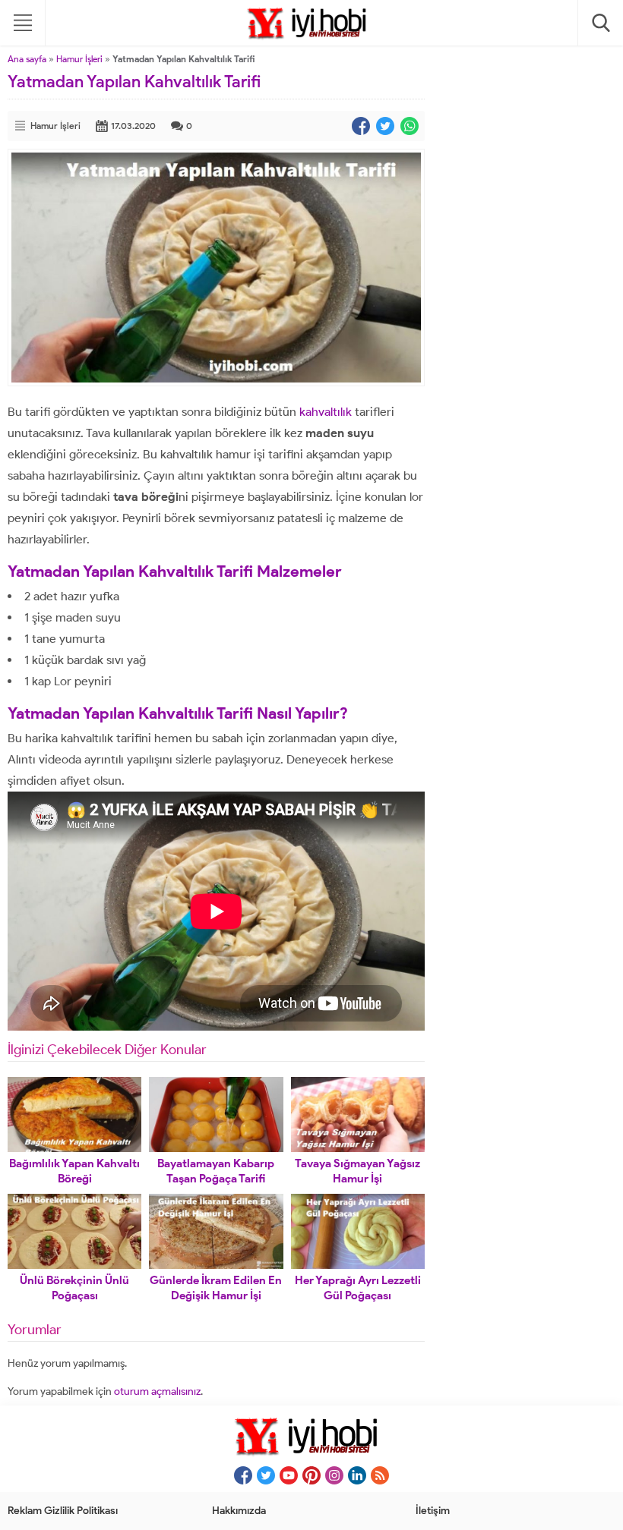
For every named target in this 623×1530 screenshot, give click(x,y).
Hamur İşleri (79, 59)
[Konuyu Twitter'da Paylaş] (385, 126)
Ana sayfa (27, 59)
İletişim (433, 1510)
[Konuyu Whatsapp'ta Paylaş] (409, 126)
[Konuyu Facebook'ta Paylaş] (361, 126)
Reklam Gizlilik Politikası (63, 1510)
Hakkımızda (239, 1510)
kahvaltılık (325, 412)
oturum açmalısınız (157, 1391)
